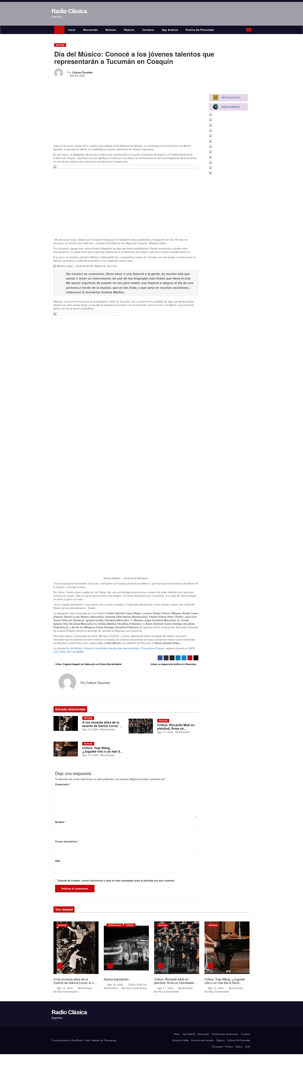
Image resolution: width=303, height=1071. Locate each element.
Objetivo (129, 30)
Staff (247, 1046)
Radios (239, 1046)
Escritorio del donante (202, 1040)
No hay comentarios (65, 991)
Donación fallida (180, 1040)
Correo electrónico (67, 841)
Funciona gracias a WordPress (67, 1040)
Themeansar (110, 1040)
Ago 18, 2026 (90, 729)
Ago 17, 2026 (165, 732)
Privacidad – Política (222, 1046)
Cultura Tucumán (82, 72)
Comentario (62, 784)
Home (177, 1034)
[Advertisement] (125, 118)
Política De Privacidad (200, 30)
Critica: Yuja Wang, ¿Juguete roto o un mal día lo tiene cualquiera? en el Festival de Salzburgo (224, 984)
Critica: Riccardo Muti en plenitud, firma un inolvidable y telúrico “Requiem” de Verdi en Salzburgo (175, 984)
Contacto (148, 30)
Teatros (130, 925)
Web (57, 861)
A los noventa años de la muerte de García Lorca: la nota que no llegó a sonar (102, 726)
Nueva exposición (116, 979)
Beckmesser (107, 729)
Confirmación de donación (225, 1034)
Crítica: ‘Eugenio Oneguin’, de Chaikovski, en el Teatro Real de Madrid (88, 664)
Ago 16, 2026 (90, 755)
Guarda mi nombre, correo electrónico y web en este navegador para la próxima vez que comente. (116, 880)
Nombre (60, 822)
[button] (244, 30)
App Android (170, 30)
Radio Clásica (69, 11)
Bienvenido (90, 30)
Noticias (111, 30)
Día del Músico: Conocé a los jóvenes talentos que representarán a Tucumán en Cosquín (115, 648)
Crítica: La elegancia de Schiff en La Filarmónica (173, 664)
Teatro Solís (114, 925)
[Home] (59, 30)
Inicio (72, 30)
